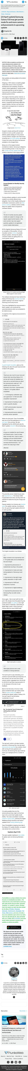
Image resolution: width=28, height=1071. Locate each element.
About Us (3, 1056)
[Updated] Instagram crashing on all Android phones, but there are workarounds (13, 1030)
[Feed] (20, 1062)
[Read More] (14, 1020)
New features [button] (20, 11)
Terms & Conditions (18, 1058)
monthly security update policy (12, 150)
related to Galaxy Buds (8, 818)
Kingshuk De (7, 31)
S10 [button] (2, 956)
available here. (7, 946)
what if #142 (17, 128)
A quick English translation (9, 365)
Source (6, 448)
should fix (12, 426)
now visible (21, 835)
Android (5, 1026)
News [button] (2, 14)
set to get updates (15, 138)
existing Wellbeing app (16, 822)
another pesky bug (11, 692)
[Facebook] (8, 1062)
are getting (14, 603)
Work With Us (18, 1056)
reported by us (9, 496)
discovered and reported (8, 747)
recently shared (19, 299)
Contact (25, 1056)
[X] (12, 1062)
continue (14, 233)
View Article (23, 1010)
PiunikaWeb (16, 918)
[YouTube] (16, 1062)
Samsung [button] (7, 14)
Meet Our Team (10, 1056)
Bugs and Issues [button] (11, 11)
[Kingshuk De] (14, 972)
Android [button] (4, 11)
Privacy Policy (8, 1058)
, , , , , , (13, 911)
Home (2, 5)
